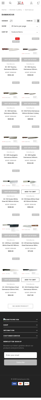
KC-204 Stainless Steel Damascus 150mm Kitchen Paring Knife (30, 289)
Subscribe (20, 362)
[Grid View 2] (38, 20)
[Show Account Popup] (31, 3)
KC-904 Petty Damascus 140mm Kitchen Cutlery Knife (30, 113)
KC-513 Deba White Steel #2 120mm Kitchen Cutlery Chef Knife (30, 201)
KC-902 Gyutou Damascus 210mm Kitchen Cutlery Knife (30, 69)
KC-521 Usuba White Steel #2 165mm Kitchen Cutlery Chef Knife (10, 201)
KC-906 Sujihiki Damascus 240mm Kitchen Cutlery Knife (30, 157)
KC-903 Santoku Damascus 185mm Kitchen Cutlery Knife (10, 113)
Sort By (5, 32)
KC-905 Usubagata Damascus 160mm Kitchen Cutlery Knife (10, 157)
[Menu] (3, 3)
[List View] (35, 20)
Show (4, 26)
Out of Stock (10, 60)
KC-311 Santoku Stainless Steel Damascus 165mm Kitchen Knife (30, 245)
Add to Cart (30, 192)
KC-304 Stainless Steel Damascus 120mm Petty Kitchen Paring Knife (10, 289)
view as (29, 21)
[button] (20, 390)
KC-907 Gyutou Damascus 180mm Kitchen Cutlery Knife (10, 69)
